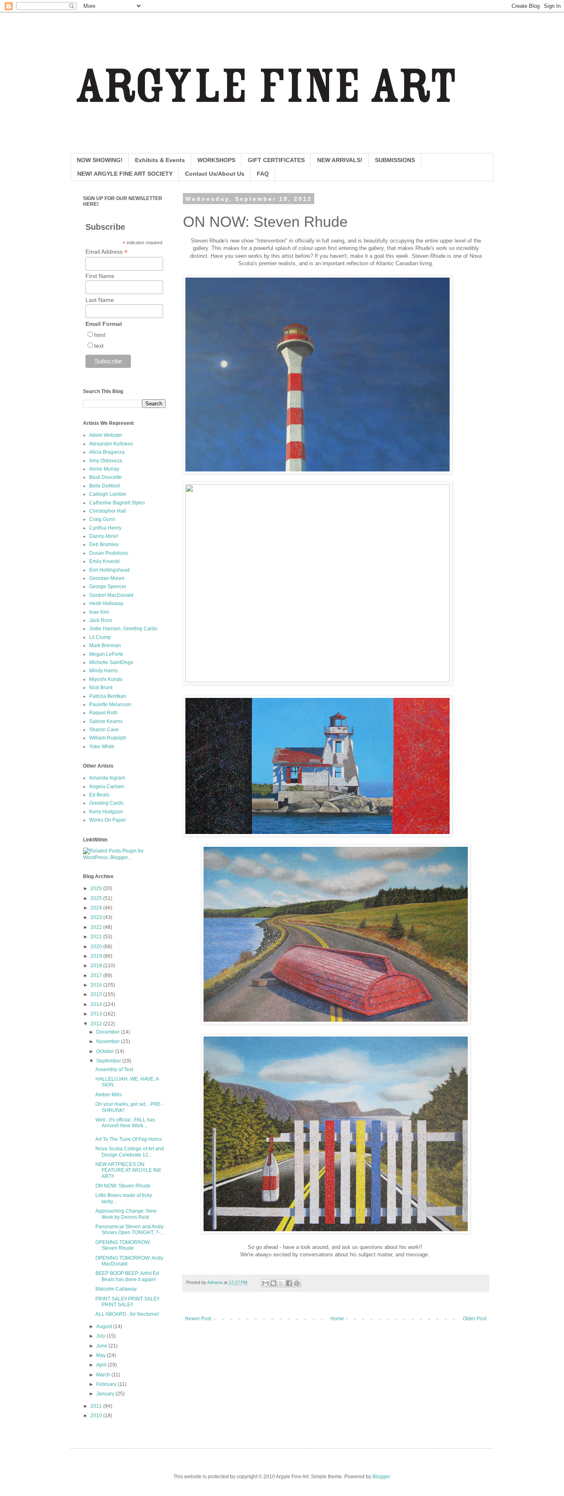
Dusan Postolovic (108, 553)
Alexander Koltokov (111, 444)
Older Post (474, 1319)
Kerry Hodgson (106, 812)
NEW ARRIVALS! (340, 160)
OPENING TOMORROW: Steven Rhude (123, 1245)
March (103, 1375)
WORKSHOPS (216, 160)
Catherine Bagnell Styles (117, 503)
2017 (96, 975)
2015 (96, 994)
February (107, 1384)
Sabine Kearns (106, 721)
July (101, 1336)
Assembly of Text (114, 1069)
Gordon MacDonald (111, 595)
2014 (96, 1004)
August (104, 1326)
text (99, 345)
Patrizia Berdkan (107, 696)
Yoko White (101, 746)
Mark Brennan (105, 645)
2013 (96, 1014)
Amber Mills (108, 1095)
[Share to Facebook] (289, 1283)
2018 (96, 965)
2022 (96, 927)
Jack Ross (100, 620)
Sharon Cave (104, 730)
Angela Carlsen (106, 786)
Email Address (106, 252)
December (108, 1032)
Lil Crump (100, 637)
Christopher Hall (107, 511)
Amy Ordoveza (105, 461)
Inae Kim (99, 612)
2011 (96, 1406)
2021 (96, 937)
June (102, 1346)
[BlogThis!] (273, 1283)
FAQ (263, 173)
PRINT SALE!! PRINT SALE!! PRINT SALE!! (127, 1302)
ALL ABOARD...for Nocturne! (127, 1314)
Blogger (381, 1477)
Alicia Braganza (107, 452)
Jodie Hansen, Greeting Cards (123, 628)
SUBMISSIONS (395, 160)
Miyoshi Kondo (106, 679)
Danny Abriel (103, 536)
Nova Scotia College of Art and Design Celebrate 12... (129, 1151)
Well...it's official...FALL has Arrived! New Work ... (125, 1122)
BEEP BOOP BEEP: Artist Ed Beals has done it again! (127, 1276)
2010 (96, 1415)
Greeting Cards (106, 803)
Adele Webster (105, 435)
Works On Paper (107, 820)
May (101, 1355)
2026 (96, 888)
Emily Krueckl (104, 561)
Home (337, 1319)
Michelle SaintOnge (111, 662)
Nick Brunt (100, 687)
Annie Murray (104, 469)
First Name (99, 276)
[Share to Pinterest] (297, 1283)
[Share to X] (281, 1283)
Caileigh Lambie (107, 494)
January (106, 1394)
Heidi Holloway (106, 603)
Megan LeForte (106, 654)
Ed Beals (99, 795)
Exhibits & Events (160, 160)
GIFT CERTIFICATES (276, 160)
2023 (96, 917)
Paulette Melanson (110, 704)
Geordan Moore (107, 578)
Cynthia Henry (105, 528)
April (102, 1365)
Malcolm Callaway (116, 1289)
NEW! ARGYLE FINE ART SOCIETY (125, 173)
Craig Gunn (102, 519)
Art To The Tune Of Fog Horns (128, 1139)
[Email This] (265, 1283)
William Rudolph (107, 738)
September (109, 1061)
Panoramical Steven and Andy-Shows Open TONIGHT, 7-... (130, 1229)
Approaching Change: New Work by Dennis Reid (125, 1214)
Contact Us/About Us (214, 173)
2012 (96, 1024)
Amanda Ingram (107, 778)
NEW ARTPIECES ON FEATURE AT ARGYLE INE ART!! (128, 1170)
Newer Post (198, 1319)
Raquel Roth (103, 713)
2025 (96, 898)
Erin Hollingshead (109, 570)
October (105, 1051)
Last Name (99, 300)
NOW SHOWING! (100, 160)
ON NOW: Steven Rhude (123, 1186)
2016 (96, 985)
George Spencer (107, 586)
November (108, 1041)
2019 (96, 956)
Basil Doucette (105, 477)
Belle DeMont (104, 486)
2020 (96, 946)
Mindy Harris (103, 671)
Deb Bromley (103, 544)
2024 (96, 908)
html (99, 335)
